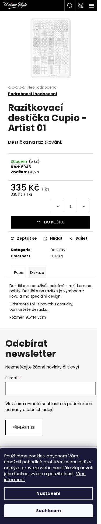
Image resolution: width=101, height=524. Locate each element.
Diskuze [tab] (37, 272)
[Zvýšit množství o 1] (83, 206)
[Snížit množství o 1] (57, 206)
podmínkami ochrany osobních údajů (48, 406)
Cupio (33, 172)
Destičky (58, 249)
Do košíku (54, 222)
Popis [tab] (19, 272)
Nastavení (48, 493)
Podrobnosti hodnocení (32, 93)
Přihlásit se (24, 427)
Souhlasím (48, 511)
